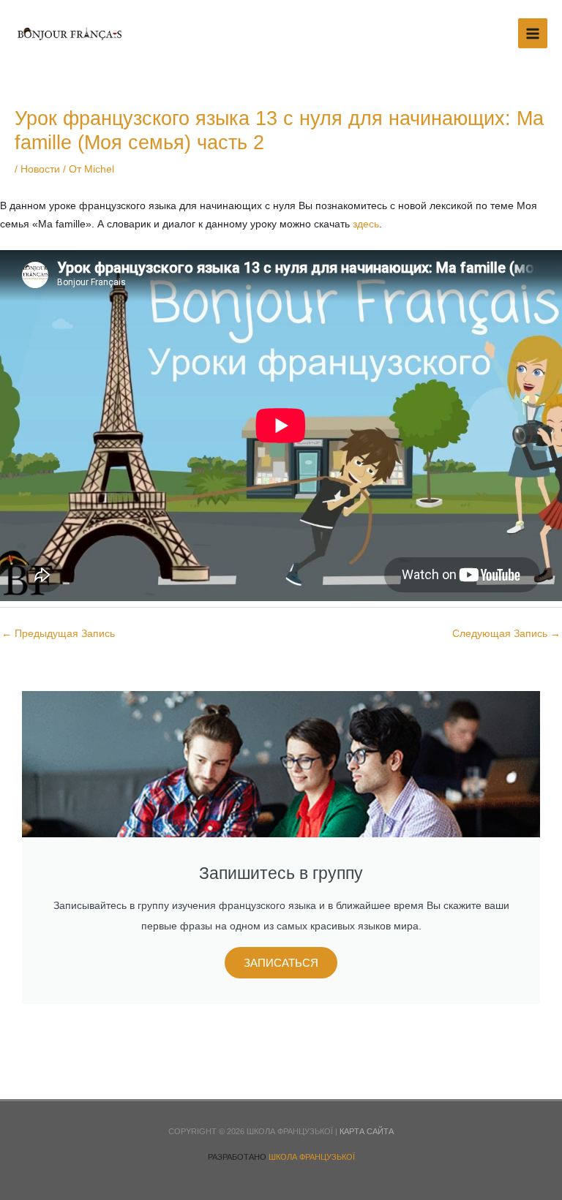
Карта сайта (367, 1131)
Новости (40, 169)
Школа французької (312, 1156)
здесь (366, 224)
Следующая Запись (506, 633)
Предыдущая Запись (58, 633)
